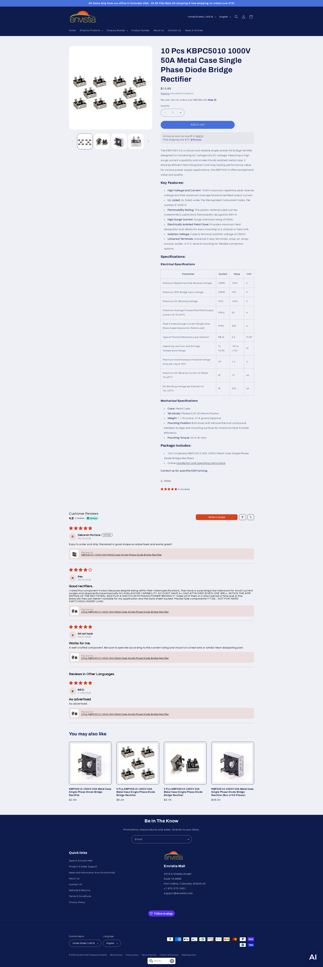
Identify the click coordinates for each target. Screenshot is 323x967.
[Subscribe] (188, 839)
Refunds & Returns (79, 890)
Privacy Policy (77, 902)
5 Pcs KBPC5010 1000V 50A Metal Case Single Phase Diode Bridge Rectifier (135, 792)
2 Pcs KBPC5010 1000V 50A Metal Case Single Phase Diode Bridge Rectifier (183, 792)
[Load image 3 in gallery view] (119, 141)
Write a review (216, 517)
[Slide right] (148, 141)
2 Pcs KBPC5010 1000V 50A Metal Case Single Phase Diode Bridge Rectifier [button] (125, 612)
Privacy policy (132, 955)
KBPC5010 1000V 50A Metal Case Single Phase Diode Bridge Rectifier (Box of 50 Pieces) (232, 792)
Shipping (165, 93)
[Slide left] (72, 141)
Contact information (169, 955)
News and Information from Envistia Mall (92, 873)
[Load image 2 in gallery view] (102, 141)
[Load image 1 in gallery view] (85, 141)
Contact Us (75, 884)
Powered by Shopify (98, 955)
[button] (91, 30)
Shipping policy (189, 955)
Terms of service (149, 955)
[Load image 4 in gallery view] (136, 141)
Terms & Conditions (80, 896)
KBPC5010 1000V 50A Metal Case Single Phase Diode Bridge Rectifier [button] (121, 555)
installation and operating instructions (200, 463)
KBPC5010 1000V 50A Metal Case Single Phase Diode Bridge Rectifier (90, 792)
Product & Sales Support (83, 867)
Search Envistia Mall (80, 861)
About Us (74, 878)
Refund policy (116, 955)
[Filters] (242, 517)
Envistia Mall (82, 955)
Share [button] (167, 481)
